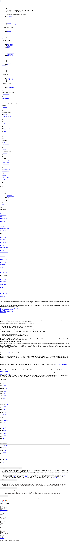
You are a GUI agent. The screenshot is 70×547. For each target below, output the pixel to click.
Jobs (4, 142)
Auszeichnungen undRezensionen (9, 46)
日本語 (4, 393)
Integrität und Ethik (10, 54)
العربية (4, 438)
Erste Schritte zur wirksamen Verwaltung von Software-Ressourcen (10, 308)
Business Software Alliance (4, 371)
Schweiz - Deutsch (3, 267)
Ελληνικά (5, 412)
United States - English (3, 293)
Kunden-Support (5, 175)
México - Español (3, 286)
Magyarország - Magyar (4, 247)
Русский (4, 428)
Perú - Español (2, 287)
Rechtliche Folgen (3, 310)
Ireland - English (2, 245)
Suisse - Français (2, 265)
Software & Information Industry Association (7, 374)
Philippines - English (3, 218)
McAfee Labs (9, 71)
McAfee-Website (7, 352)
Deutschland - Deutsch (3, 242)
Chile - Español (2, 282)
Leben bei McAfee (6, 144)
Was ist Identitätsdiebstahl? (7, 166)
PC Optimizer (5, 119)
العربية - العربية (2, 270)
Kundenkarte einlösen (6, 182)
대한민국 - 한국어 (3, 223)
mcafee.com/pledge (61, 485)
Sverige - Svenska (3, 264)
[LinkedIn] (5, 501)
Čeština (7, 404)
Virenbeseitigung (5, 121)
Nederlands (6, 420)
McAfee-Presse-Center (10, 87)
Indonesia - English (3, 221)
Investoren (8, 47)
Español (4, 430)
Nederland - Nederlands (4, 252)
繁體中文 (4, 398)
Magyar (6, 415)
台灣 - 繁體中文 (3, 230)
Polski (4, 423)
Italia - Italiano (2, 250)
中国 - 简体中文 (3, 226)
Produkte (10, 8)
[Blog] (6, 501)
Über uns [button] (3, 123)
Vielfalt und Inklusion (10, 53)
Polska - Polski (2, 257)
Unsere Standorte (9, 64)
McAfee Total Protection (10, 16)
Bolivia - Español (3, 279)
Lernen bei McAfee (10, 78)
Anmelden (3, 204)
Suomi (4, 407)
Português (4, 447)
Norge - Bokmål (2, 256)
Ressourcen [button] (4, 65)
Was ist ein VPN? (9, 80)
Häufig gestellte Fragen (6, 177)
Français (4, 409)
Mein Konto (9, 474)
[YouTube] (4, 501)
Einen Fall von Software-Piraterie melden (6, 311)
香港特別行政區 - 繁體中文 (4, 228)
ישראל (4, 417)
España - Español (3, 262)
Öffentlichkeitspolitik (10, 55)
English (6, 383)
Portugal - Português (3, 259)
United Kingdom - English (4, 272)
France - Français (3, 240)
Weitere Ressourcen (3, 312)
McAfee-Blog (9, 70)
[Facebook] (2, 501)
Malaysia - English (3, 216)
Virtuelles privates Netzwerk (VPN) (12, 24)
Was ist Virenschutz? (10, 79)
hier (53, 474)
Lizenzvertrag (15, 476)
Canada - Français (3, 296)
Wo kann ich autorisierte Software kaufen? (6, 309)
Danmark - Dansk (3, 237)
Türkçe (5, 436)
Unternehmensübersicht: (10, 44)
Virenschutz (9, 23)
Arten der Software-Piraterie (4, 307)
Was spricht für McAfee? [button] (6, 171)
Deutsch (5, 435)
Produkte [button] (3, 3)
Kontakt (4, 179)
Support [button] (3, 191)
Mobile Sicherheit (9, 25)
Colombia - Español (3, 284)
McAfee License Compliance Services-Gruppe (62, 364)
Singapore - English (3, 215)
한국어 (5, 391)
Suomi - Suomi (2, 239)
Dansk (5, 406)
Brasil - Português (3, 281)
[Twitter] (1, 501)
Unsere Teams (9, 63)
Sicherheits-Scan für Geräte (7, 116)
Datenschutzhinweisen (25, 476)
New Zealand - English (3, 213)
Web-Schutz (9, 31)
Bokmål (4, 422)
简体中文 (4, 395)
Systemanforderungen (57, 477)
